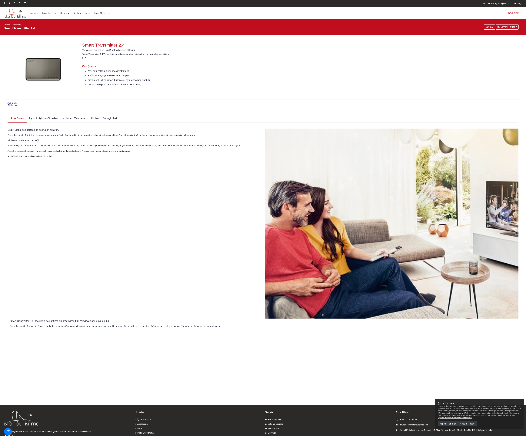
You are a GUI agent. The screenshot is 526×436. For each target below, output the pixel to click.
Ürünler (63, 13)
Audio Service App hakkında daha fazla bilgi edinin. (30, 156)
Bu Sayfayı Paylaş (506, 27)
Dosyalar (272, 433)
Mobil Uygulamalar (145, 433)
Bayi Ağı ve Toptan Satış (501, 3)
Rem (139, 428)
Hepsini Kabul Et (447, 424)
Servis (76, 13)
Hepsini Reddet (467, 424)
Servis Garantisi (275, 419)
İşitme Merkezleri (101, 13)
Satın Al (489, 27)
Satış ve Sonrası (275, 424)
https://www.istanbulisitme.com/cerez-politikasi (455, 418)
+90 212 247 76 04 (408, 419)
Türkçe (519, 3)
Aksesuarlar (16, 25)
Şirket (87, 13)
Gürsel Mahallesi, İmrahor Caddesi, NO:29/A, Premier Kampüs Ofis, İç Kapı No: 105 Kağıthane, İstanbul (446, 430)
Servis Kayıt (273, 428)
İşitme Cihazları (144, 419)
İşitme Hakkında (49, 13)
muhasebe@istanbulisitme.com (414, 425)
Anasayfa (34, 13)
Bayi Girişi (514, 13)
